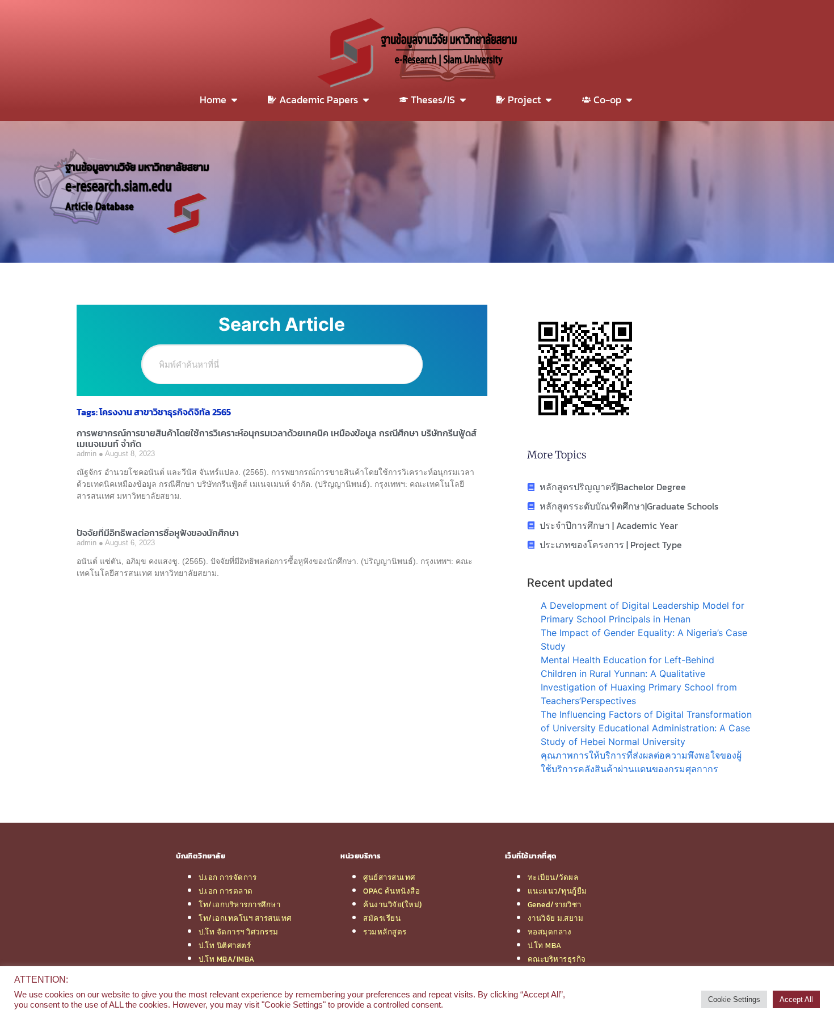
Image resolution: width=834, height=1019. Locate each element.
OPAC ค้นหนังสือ (391, 890)
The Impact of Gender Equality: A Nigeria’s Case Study (644, 639)
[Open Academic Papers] (366, 99)
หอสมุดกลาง (550, 931)
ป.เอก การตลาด (226, 890)
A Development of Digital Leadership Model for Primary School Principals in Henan (642, 612)
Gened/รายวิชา (555, 904)
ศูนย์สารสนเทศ (389, 877)
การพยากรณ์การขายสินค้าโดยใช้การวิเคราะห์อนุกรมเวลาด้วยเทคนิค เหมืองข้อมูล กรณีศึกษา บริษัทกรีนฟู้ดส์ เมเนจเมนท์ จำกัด (277, 438)
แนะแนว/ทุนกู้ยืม (557, 890)
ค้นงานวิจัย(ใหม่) (392, 904)
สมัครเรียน (382, 918)
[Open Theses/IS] (463, 99)
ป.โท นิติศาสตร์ (225, 945)
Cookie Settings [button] (734, 999)
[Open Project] (549, 99)
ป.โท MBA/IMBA (227, 959)
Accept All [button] (796, 999)
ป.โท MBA (545, 945)
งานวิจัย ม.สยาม (556, 918)
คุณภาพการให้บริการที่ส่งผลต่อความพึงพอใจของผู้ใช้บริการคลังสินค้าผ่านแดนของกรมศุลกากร (641, 761)
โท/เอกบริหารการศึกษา (239, 904)
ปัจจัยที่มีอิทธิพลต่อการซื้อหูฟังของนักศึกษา (158, 533)
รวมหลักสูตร (385, 931)
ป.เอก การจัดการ (227, 877)
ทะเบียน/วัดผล (553, 877)
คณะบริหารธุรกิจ (557, 959)
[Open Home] (234, 99)
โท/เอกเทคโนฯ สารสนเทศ (245, 918)
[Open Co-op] (629, 99)
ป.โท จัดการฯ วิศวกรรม (239, 931)
